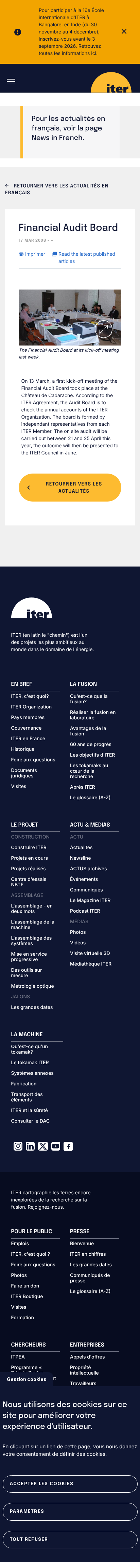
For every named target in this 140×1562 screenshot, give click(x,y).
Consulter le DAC (30, 1121)
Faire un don (25, 1286)
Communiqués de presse (90, 1278)
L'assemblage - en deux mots (32, 908)
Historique (23, 749)
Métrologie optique (32, 986)
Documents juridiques (24, 773)
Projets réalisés (28, 869)
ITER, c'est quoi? (30, 696)
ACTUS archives (88, 869)
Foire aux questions (33, 760)
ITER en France (28, 739)
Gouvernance (26, 728)
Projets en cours (29, 858)
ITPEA (18, 1357)
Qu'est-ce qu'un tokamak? (29, 1049)
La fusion (83, 684)
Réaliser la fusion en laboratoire (93, 715)
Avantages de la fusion (88, 731)
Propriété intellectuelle (84, 1370)
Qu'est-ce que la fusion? (89, 699)
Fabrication (24, 1084)
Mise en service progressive (29, 957)
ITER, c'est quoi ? (30, 1254)
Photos (78, 932)
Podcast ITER (85, 911)
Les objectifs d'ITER (92, 755)
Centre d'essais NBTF (29, 882)
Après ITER (82, 787)
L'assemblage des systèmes (31, 940)
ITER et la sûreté (29, 1110)
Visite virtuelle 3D (90, 953)
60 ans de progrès (90, 744)
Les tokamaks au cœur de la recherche (89, 771)
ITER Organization (31, 707)
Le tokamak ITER (30, 1063)
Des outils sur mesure (26, 973)
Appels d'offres (87, 1357)
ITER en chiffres (88, 1254)
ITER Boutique (27, 1296)
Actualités (81, 847)
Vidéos (78, 943)
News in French (57, 138)
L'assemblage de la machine (33, 924)
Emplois (20, 1244)
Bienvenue (82, 1244)
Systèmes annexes (32, 1073)
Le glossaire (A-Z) (90, 798)
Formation (22, 1318)
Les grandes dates (32, 1007)
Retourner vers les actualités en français (57, 190)
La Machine (27, 1035)
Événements (84, 879)
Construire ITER (29, 847)
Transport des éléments (27, 1097)
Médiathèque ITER (90, 964)
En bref (21, 684)
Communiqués (86, 890)
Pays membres (28, 717)
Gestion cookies (27, 1379)
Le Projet (24, 825)
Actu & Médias (90, 825)
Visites (19, 786)
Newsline (80, 858)
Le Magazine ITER (90, 900)
